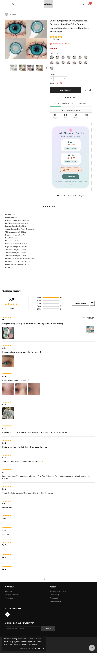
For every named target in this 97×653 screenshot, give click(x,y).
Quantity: (53, 74)
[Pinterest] (7, 614)
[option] (26, 39)
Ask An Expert (78, 196)
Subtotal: (53, 83)
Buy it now (70, 98)
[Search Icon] (13, 4)
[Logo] (48, 4)
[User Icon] (83, 4)
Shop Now (70, 177)
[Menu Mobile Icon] (6, 4)
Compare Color (40, 56)
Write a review (80, 303)
